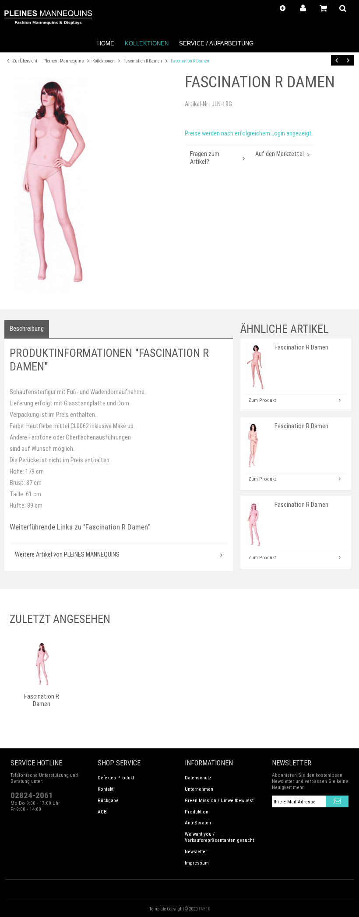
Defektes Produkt (116, 778)
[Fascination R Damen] (92, 184)
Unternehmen (199, 789)
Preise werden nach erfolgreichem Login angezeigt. (249, 133)
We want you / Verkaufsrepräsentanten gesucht (219, 837)
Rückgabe (108, 800)
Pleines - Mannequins (63, 61)
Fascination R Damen (143, 61)
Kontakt (105, 789)
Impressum (197, 863)
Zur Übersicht (24, 61)
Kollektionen (104, 61)
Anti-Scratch (198, 823)
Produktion (196, 812)
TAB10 (204, 909)
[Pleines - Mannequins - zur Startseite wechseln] (48, 17)
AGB (102, 812)
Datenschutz (198, 778)
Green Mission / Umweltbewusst (219, 800)
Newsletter (196, 851)
